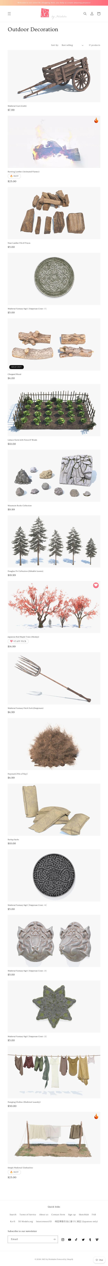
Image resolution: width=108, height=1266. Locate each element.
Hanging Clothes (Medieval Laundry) (24, 1102)
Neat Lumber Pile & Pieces (19, 243)
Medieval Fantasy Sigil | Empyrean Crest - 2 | (27, 1036)
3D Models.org (25, 1221)
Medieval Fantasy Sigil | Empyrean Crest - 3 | (27, 971)
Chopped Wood (14, 374)
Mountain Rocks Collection (20, 506)
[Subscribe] (54, 1239)
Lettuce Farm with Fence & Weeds (22, 440)
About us (43, 1214)
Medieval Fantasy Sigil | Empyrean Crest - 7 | (27, 309)
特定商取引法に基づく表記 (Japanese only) (76, 1221)
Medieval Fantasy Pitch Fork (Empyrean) (25, 708)
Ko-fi (12, 1221)
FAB (94, 1214)
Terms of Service (28, 1214)
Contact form (58, 1214)
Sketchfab (84, 1214)
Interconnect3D (44, 1221)
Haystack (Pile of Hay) (17, 774)
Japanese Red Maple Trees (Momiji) (23, 637)
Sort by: (55, 45)
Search (13, 1214)
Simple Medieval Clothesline (20, 1168)
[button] (9, 13)
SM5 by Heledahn (49, 1259)
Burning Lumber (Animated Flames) (23, 172)
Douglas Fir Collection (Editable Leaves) (25, 571)
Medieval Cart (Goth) (17, 106)
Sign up (72, 1214)
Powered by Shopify (65, 1259)
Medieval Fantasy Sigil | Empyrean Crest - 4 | (27, 905)
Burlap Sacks (13, 840)
